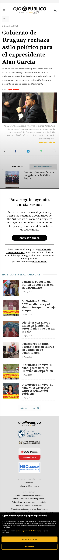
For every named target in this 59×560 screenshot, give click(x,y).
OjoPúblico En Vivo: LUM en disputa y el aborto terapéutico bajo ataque (39, 305)
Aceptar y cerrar (29, 539)
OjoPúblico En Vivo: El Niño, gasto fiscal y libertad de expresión (37, 368)
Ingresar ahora (29, 237)
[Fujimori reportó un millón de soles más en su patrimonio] (11, 288)
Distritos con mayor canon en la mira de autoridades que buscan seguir (38, 327)
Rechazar (29, 547)
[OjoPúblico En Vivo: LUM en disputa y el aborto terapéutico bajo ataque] (11, 308)
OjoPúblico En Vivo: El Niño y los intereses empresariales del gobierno (37, 389)
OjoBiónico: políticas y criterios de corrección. (29, 509)
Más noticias (28, 408)
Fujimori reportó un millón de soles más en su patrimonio (38, 284)
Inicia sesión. (39, 261)
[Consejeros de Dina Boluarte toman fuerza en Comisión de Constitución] (11, 351)
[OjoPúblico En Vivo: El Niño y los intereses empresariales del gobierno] (11, 392)
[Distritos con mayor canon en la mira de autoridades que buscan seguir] (11, 330)
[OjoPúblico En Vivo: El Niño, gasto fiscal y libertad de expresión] (11, 371)
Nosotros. (30, 483)
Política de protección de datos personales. (29, 499)
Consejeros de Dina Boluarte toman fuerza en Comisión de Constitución (38, 348)
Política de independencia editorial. (29, 495)
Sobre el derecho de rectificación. (29, 505)
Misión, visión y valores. (29, 486)
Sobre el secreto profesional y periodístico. (29, 502)
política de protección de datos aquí (28, 531)
